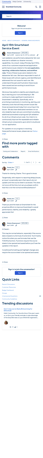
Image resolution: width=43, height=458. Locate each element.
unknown (32, 55)
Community (6, 1)
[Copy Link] (37, 55)
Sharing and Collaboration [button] (10, 151)
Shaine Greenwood (13, 53)
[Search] (36, 7)
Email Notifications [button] (33, 151)
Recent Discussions (8, 284)
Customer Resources (9, 287)
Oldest (10, 163)
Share (5, 139)
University (27, 1)
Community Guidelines (9, 299)
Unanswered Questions (21, 296)
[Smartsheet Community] (14, 7)
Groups (4, 293)
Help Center (17, 1)
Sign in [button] (20, 33)
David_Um (10, 168)
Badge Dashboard (8, 290)
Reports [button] (23, 151)
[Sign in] (40, 7)
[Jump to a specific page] (39, 162)
